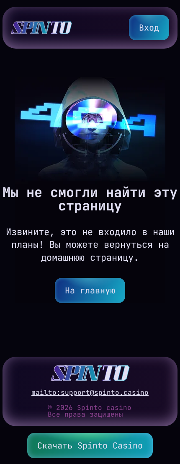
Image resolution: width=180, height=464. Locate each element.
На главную (90, 290)
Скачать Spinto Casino (90, 445)
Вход (149, 27)
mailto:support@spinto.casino (90, 392)
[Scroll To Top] (166, 417)
